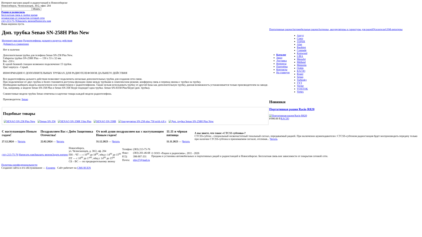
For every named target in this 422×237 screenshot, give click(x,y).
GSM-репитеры (394, 29)
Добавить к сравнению (16, 44)
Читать (21, 141)
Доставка (281, 60)
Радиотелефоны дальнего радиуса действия (47, 40)
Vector (300, 85)
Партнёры (282, 66)
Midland (301, 62)
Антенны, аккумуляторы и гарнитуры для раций (345, 29)
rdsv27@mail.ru (141, 160)
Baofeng (301, 47)
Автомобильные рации (305, 29)
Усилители (379, 29)
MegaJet (301, 59)
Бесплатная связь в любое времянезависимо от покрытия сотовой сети (23, 15)
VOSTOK (302, 88)
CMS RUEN (84, 167)
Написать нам (43, 21)
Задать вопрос (60, 154)
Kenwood (302, 53)
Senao (25, 99)
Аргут (300, 35)
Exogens (50, 167)
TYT (299, 82)
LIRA (300, 56)
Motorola (301, 65)
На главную (283, 72)
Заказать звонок (26, 21)
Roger (300, 74)
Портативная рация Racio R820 (292, 109)
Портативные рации (280, 29)
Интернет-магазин (12, 40)
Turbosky (302, 80)
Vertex (300, 91)
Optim (300, 68)
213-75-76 (9, 21)
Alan (299, 44)
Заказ (279, 57)
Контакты (281, 69)
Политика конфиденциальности (19, 164)
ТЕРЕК (301, 41)
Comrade (301, 50)
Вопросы (281, 63)
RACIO (301, 71)
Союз (300, 38)
